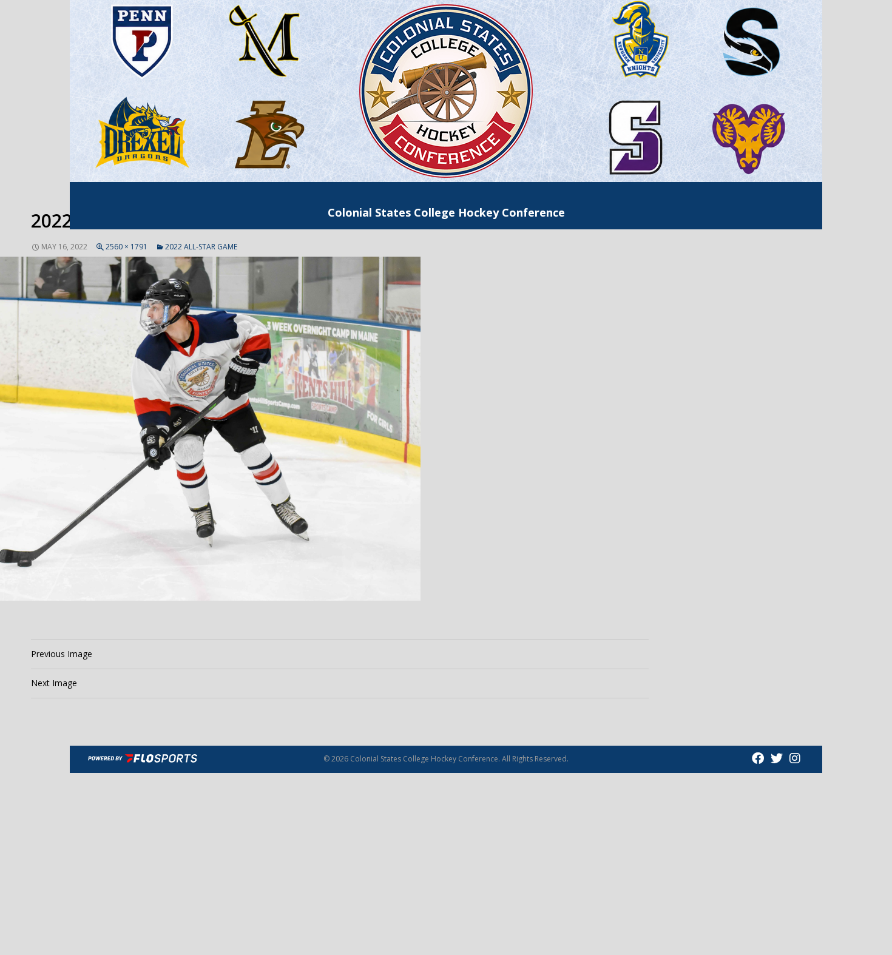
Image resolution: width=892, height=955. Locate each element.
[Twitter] (778, 758)
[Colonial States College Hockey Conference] (446, 89)
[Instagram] (794, 758)
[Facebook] (759, 758)
